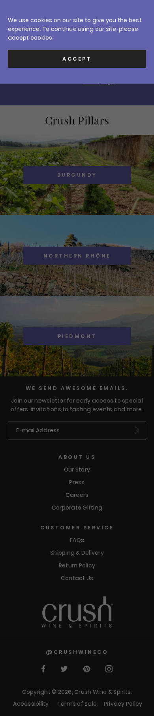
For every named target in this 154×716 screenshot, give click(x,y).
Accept (77, 59)
